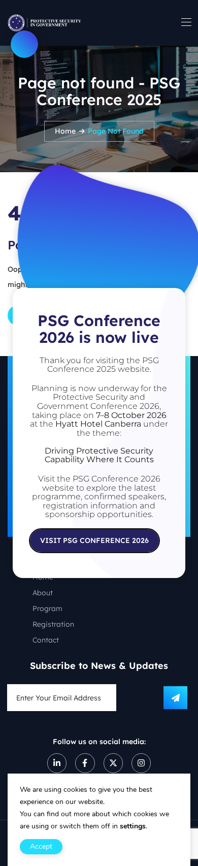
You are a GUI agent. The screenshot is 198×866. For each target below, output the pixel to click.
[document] (99, 433)
